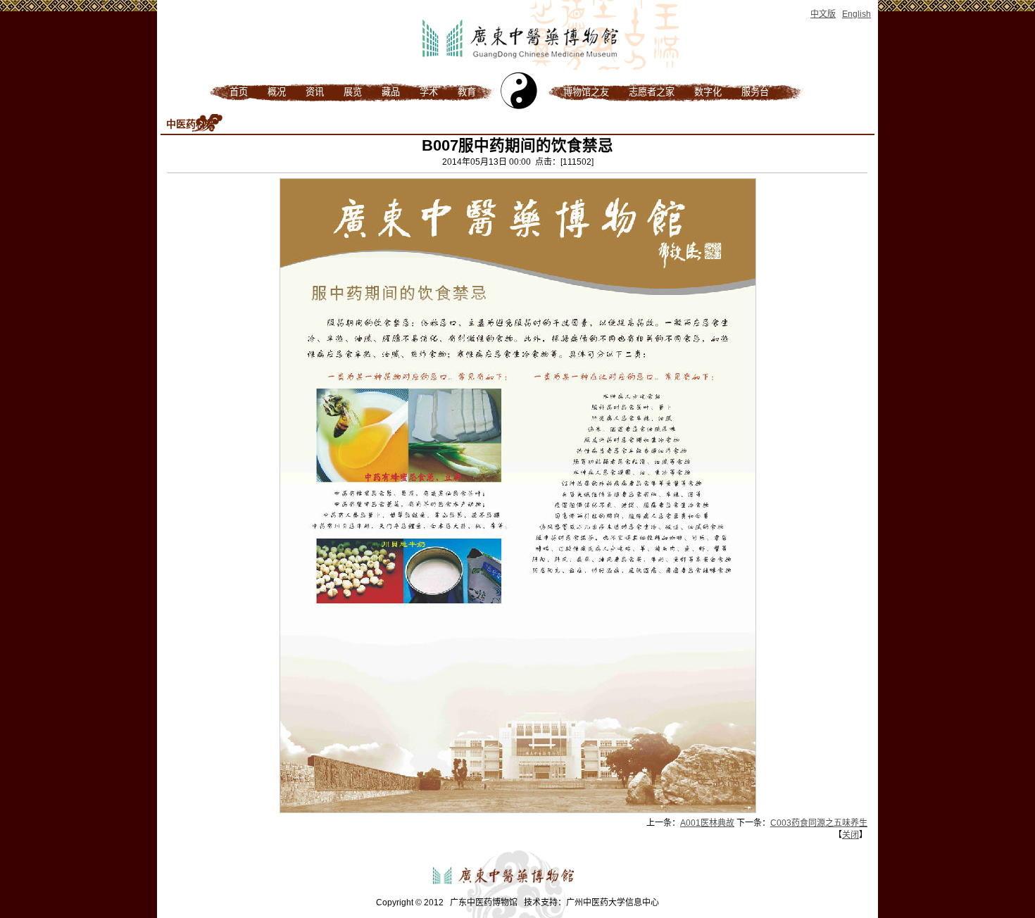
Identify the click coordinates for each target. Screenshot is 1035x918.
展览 (353, 92)
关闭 (850, 835)
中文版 (823, 14)
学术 (429, 92)
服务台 (755, 92)
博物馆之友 (586, 92)
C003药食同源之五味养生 (818, 823)
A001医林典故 (707, 823)
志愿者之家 (652, 92)
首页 (239, 92)
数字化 (708, 92)
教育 (467, 92)
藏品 (391, 92)
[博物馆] (517, 69)
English (856, 14)
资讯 (315, 92)
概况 (277, 92)
